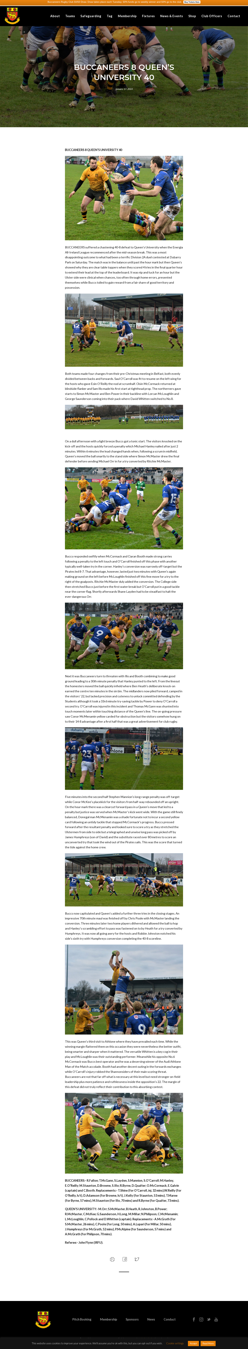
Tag (110, 16)
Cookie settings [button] (175, 1343)
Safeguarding (90, 16)
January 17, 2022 (124, 88)
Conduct (170, 1319)
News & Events (171, 16)
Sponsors (132, 1319)
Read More (208, 1343)
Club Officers (211, 16)
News (151, 1319)
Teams (70, 16)
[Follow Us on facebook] (194, 1319)
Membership (127, 16)
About (55, 16)
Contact (234, 16)
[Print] (111, 1258)
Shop (192, 16)
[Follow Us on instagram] (201, 1319)
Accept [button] (193, 1343)
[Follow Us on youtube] (216, 1319)
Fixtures (148, 16)
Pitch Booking (81, 1319)
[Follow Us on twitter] (209, 1319)
